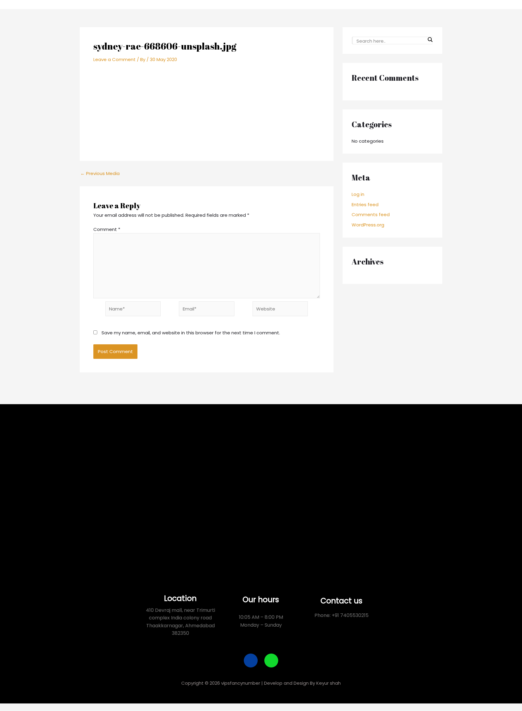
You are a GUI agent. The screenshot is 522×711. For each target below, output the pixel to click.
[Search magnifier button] (430, 40)
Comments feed (371, 214)
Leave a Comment (114, 59)
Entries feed (365, 204)
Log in (358, 194)
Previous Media (100, 173)
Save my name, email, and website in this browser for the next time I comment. (191, 333)
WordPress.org (368, 225)
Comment (106, 229)
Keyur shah (328, 683)
